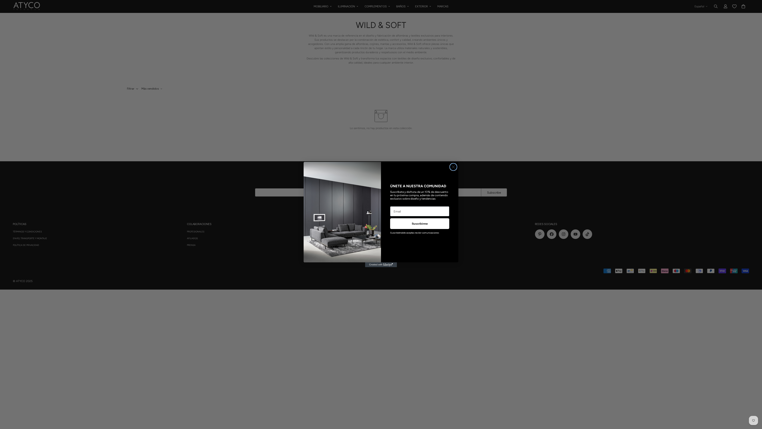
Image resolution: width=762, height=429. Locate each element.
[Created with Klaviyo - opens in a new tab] (381, 264)
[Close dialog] (453, 166)
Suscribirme (420, 223)
